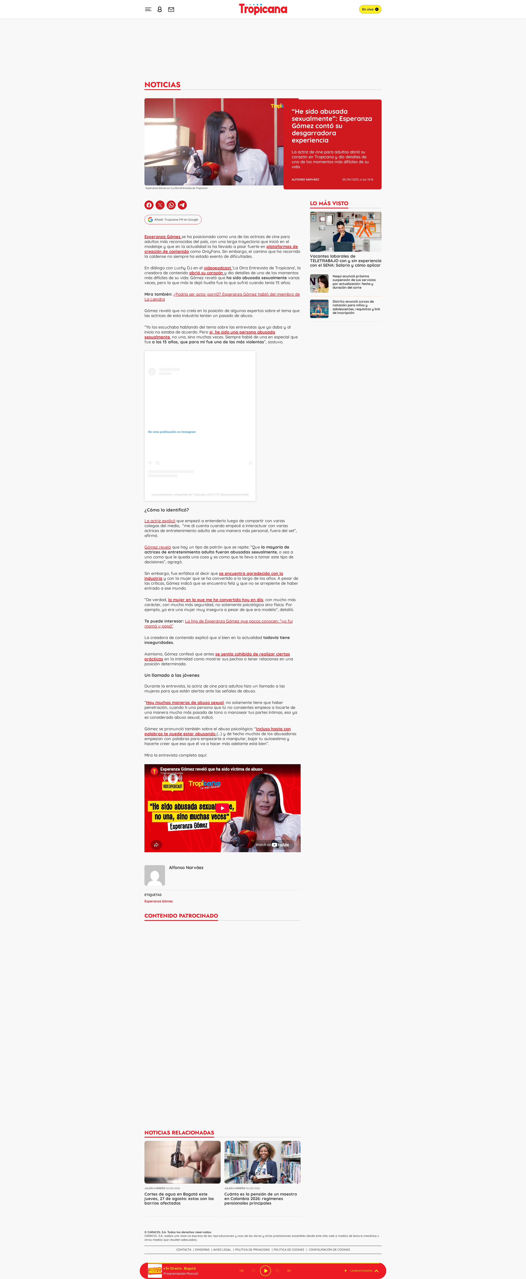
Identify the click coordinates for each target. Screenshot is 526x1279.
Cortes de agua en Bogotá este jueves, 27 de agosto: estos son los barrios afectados (179, 1198)
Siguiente (289, 1270)
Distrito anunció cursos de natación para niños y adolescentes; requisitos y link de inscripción (356, 307)
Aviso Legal (222, 1249)
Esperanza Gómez (158, 901)
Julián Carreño (154, 1188)
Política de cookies (289, 1249)
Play (265, 1270)
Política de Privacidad (252, 1249)
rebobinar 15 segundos (253, 1270)
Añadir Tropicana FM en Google (176, 219)
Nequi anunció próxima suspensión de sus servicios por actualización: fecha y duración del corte (354, 281)
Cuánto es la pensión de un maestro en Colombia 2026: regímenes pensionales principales (260, 1198)
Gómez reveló (157, 547)
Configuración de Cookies (329, 1249)
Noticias (162, 84)
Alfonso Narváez (305, 179)
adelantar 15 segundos (277, 1270)
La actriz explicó (159, 520)
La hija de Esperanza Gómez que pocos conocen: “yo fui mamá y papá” (218, 623)
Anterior (241, 1270)
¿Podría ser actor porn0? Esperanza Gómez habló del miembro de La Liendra (222, 297)
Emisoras (202, 1249)
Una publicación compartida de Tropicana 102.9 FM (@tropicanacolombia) (200, 494)
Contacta (183, 1249)
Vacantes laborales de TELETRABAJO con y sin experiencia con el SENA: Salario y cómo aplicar (346, 260)
